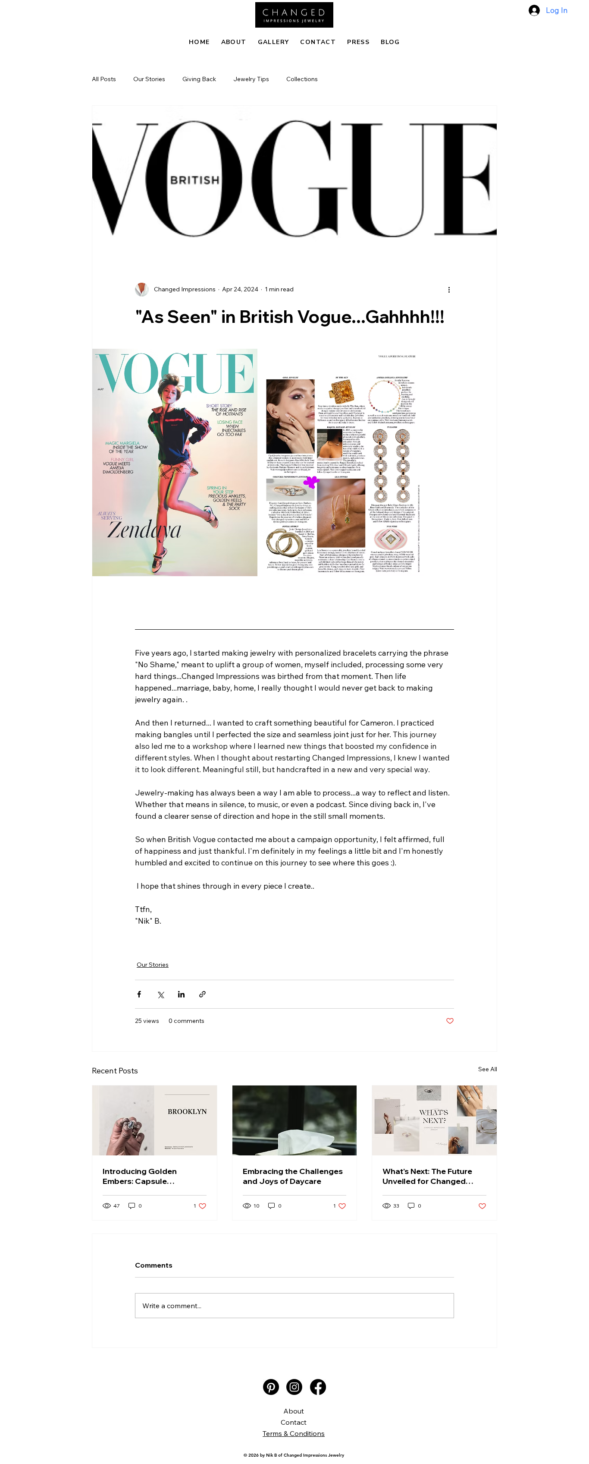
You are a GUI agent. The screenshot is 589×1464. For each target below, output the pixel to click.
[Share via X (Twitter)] (160, 994)
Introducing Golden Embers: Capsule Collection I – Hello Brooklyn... (140, 1176)
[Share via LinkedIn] (181, 994)
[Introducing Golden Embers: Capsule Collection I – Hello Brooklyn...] (154, 1120)
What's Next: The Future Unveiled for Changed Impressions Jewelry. (427, 1176)
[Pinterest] (271, 1387)
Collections (302, 79)
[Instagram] (294, 1387)
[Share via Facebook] (139, 994)
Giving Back (199, 79)
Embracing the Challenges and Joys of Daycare (293, 1176)
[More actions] (449, 289)
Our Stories (149, 79)
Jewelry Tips (251, 79)
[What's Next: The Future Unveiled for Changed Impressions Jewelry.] (434, 1120)
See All (487, 1069)
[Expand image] (174, 463)
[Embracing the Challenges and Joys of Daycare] (294, 1120)
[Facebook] (318, 1387)
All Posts (104, 79)
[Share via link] (202, 994)
